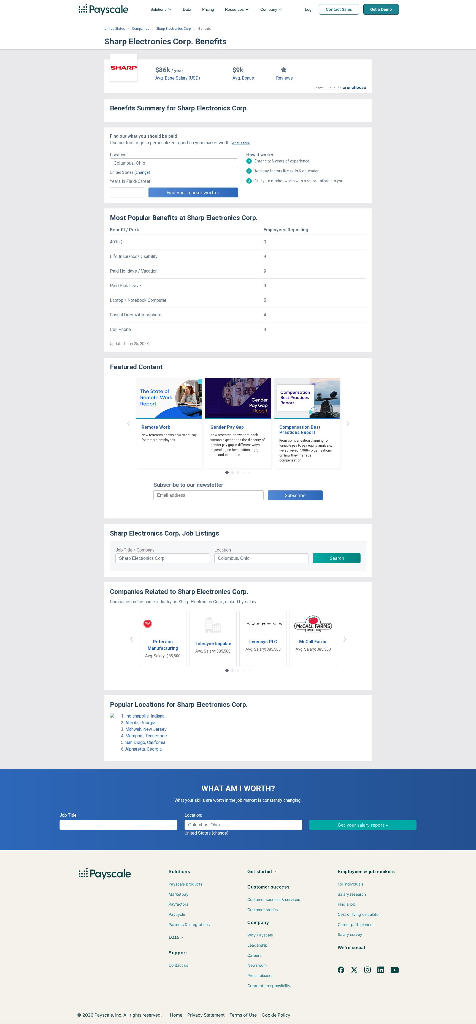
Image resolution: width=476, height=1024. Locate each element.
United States (114, 29)
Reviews (284, 78)
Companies (140, 29)
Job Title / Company (135, 550)
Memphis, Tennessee (146, 735)
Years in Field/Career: (130, 181)
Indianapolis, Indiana (144, 716)
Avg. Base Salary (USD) (177, 78)
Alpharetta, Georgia (143, 749)
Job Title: (68, 815)
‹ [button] (128, 423)
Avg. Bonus (243, 78)
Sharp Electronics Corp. (173, 29)
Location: (118, 154)
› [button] (348, 423)
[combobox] (174, 163)
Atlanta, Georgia (140, 722)
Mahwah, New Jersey (146, 729)
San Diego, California (145, 742)
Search (337, 558)
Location (222, 550)
